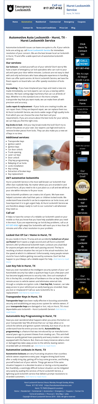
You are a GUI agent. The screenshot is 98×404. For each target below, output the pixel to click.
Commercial (55, 22)
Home (15, 22)
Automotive (26, 22)
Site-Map (59, 394)
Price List (64, 28)
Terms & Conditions (36, 394)
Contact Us (28, 28)
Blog (73, 28)
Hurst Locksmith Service (38, 50)
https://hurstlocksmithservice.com (58, 385)
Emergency (69, 22)
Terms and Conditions (46, 28)
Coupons (81, 22)
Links (67, 394)
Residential (41, 22)
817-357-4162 (53, 8)
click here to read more (29, 292)
